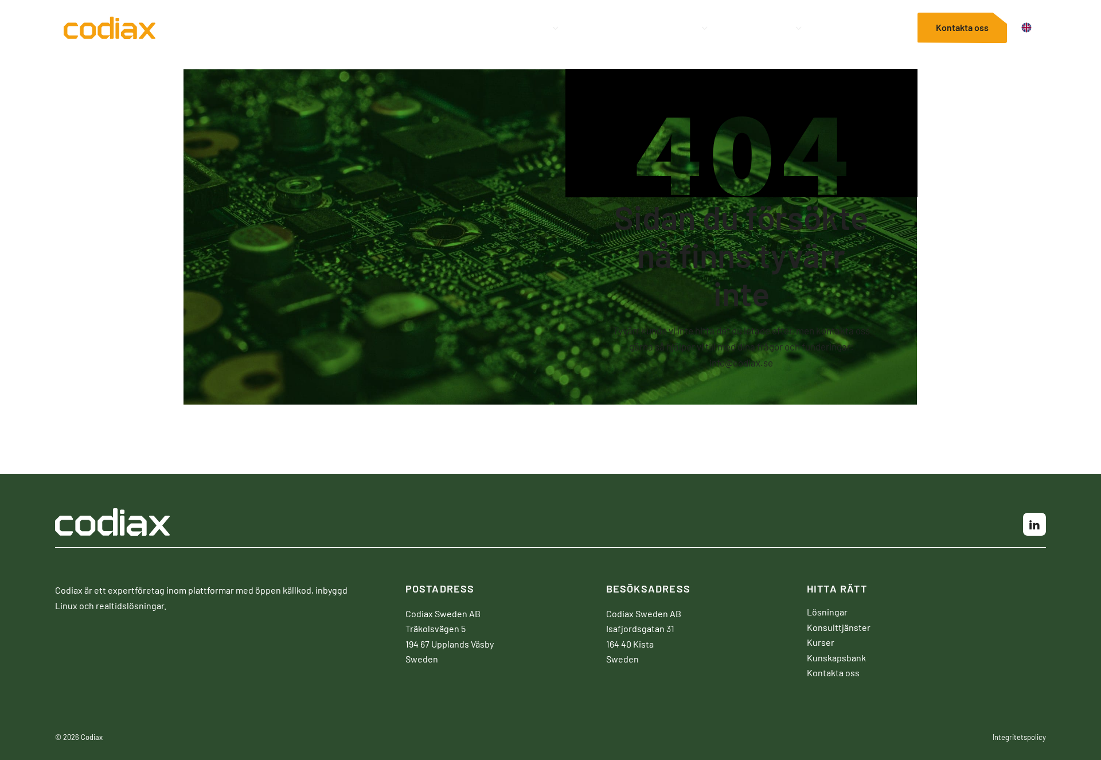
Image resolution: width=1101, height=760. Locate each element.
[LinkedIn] (1034, 524)
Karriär (828, 28)
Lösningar (516, 28)
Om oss (880, 28)
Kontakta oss (962, 27)
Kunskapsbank (750, 28)
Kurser (672, 28)
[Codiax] (109, 31)
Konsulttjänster (603, 28)
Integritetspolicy (1019, 737)
